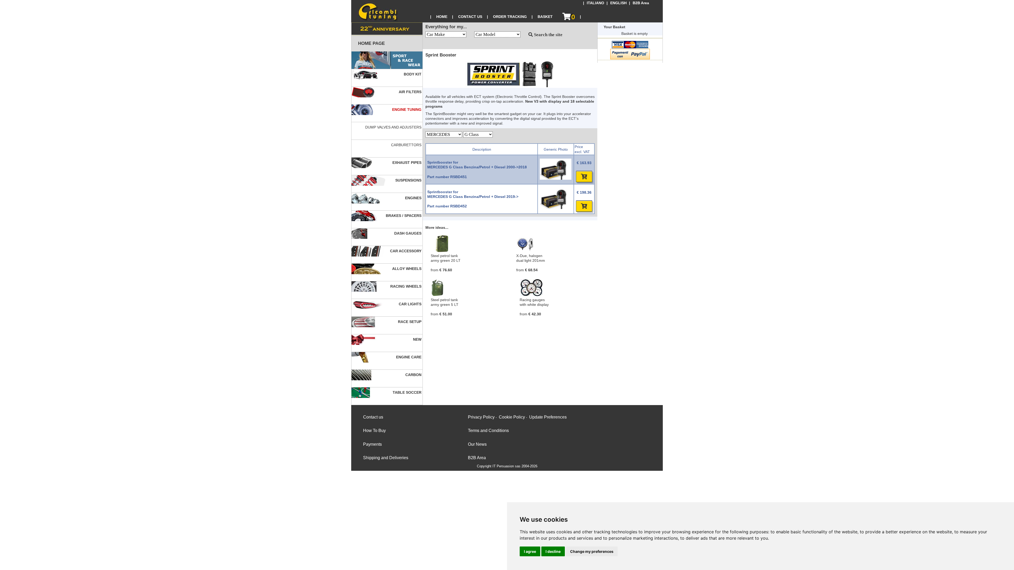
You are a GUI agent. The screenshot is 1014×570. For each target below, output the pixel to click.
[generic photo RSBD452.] (555, 208)
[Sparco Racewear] (386, 60)
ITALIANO (595, 3)
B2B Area (641, 3)
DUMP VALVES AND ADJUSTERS (393, 127)
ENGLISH (618, 3)
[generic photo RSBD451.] (555, 178)
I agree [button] (530, 551)
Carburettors (406, 145)
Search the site (547, 34)
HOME (441, 17)
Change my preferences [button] (591, 551)
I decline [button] (553, 551)
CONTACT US (470, 17)
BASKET (545, 17)
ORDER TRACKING (510, 17)
